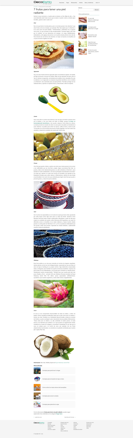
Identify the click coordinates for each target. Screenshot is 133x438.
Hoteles (81, 2)
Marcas (74, 428)
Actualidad (50, 422)
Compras (49, 428)
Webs (87, 428)
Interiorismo (75, 423)
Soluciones (61, 2)
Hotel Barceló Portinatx (69, 417)
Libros (74, 426)
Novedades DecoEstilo (77, 429)
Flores (62, 425)
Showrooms (88, 425)
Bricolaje (49, 423)
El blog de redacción (64, 422)
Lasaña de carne (38, 417)
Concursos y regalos (51, 429)
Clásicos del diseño (51, 425)
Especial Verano (64, 423)
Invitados (75, 425)
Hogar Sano (63, 428)
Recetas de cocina (90, 422)
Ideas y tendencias (89, 2)
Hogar (67, 2)
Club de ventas (50, 426)
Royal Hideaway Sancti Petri (62, 362)
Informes (75, 422)
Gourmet (62, 426)
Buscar (80, 7)
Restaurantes (74, 2)
